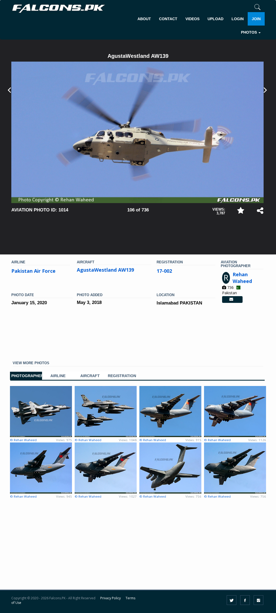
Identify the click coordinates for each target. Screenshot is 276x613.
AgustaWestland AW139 (105, 270)
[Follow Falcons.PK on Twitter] (231, 600)
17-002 (164, 271)
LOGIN (238, 19)
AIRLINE (57, 376)
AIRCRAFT (90, 376)
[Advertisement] (138, 232)
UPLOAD (215, 19)
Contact (232, 299)
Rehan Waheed (242, 278)
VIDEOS (192, 19)
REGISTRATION (122, 376)
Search (253, 49)
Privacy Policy (110, 598)
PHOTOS (249, 32)
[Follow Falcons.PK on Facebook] (245, 600)
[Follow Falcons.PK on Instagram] (258, 600)
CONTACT (168, 19)
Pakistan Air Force (33, 271)
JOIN (256, 19)
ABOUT (144, 19)
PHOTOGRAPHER (26, 376)
